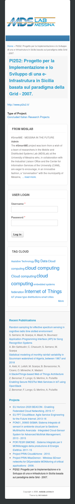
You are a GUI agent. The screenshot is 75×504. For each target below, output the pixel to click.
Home (10, 45)
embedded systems (44, 284)
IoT (12, 296)
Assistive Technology (22, 261)
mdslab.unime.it (46, 491)
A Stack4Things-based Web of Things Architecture (36, 374)
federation (17, 292)
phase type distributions (28, 296)
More (61, 300)
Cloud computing (23, 276)
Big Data (41, 260)
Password (18, 217)
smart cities (47, 296)
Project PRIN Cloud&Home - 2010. (31, 453)
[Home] (37, 28)
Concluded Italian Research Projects (28, 117)
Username (18, 204)
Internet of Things (43, 290)
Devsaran (42, 495)
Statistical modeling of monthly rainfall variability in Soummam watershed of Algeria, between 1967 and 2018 (37, 358)
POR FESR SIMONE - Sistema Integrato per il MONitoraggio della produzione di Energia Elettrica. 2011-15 (37, 446)
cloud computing (42, 267)
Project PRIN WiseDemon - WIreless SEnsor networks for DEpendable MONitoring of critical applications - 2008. (38, 461)
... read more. (29, 176)
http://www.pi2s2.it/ (18, 104)
